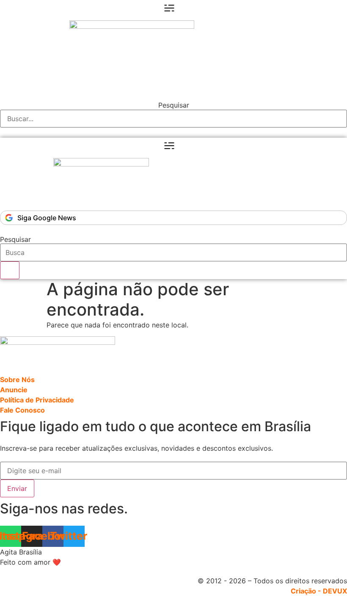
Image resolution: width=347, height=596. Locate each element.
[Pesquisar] (9, 270)
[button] (173, 94)
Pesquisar (173, 105)
